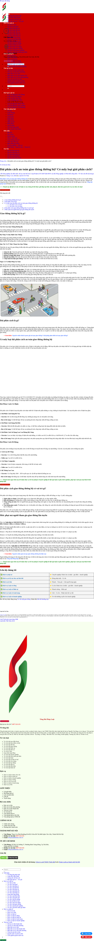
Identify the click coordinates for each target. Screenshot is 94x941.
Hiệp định (10, 118)
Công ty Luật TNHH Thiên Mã (45, 862)
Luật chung (11, 112)
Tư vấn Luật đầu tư (13, 28)
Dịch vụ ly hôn (12, 57)
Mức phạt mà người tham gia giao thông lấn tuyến (19, 209)
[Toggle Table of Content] (1, 197)
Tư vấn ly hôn (11, 25)
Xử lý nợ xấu (11, 55)
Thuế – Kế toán (12, 138)
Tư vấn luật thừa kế (9, 767)
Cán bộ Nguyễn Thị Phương (16, 107)
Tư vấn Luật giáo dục (14, 41)
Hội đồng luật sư (8, 793)
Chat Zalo (88, 933)
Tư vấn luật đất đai (13, 150)
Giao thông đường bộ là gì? (13, 200)
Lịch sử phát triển (9, 795)
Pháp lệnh (10, 123)
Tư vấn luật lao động (10, 763)
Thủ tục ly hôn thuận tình (15, 70)
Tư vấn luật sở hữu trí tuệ (11, 759)
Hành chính (11, 136)
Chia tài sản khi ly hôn (14, 79)
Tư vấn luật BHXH (13, 156)
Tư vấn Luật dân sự (13, 32)
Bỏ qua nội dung (5, 1)
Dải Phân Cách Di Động (16, 206)
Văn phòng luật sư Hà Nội (11, 815)
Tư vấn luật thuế (8, 758)
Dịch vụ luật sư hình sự (14, 63)
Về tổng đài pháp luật (14, 16)
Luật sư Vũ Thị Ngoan (14, 96)
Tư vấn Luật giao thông (14, 48)
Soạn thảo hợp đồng (13, 37)
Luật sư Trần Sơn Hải (14, 98)
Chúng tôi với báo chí (14, 19)
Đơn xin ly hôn (8, 805)
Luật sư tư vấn (3, 614)
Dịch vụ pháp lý (9, 54)
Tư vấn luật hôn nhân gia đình (12, 756)
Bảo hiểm (10, 134)
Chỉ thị (9, 111)
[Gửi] (8, 88)
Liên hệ (6, 796)
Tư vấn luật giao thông (5, 164)
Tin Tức (6, 149)
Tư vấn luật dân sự (13, 152)
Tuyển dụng (7, 798)
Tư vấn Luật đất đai (13, 30)
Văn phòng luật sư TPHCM (12, 817)
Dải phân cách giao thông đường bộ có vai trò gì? (19, 208)
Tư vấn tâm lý (8, 812)
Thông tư (10, 114)
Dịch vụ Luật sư (9, 23)
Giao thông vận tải (13, 140)
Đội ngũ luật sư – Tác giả (15, 21)
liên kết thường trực (43, 599)
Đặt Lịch (88, 937)
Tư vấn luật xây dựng (10, 761)
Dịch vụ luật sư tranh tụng (15, 65)
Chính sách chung (9, 824)
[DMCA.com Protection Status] (9, 859)
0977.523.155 (16, 724)
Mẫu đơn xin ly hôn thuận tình (17, 75)
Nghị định (10, 120)
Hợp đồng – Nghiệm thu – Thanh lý (18, 147)
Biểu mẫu (7, 131)
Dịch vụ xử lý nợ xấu (10, 781)
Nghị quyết (11, 122)
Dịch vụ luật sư (12, 59)
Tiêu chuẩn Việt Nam (14, 129)
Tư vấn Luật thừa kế (13, 34)
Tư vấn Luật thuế (12, 26)
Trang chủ (3, 161)
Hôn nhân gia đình (13, 143)
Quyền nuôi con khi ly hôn (16, 81)
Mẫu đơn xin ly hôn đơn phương (17, 77)
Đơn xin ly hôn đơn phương (12, 807)
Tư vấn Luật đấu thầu (14, 39)
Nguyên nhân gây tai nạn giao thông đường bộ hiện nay (29, 554)
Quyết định (11, 125)
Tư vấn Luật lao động (14, 43)
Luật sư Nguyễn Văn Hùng (16, 94)
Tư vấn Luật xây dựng (14, 46)
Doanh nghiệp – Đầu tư (14, 145)
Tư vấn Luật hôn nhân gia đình (17, 52)
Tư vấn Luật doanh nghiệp (15, 50)
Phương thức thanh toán (11, 827)
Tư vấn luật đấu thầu (10, 766)
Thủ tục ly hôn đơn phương (16, 72)
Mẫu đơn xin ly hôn (13, 73)
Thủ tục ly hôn (8, 68)
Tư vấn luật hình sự (13, 154)
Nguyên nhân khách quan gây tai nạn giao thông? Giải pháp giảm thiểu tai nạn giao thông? (40, 335)
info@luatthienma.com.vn (15, 837)
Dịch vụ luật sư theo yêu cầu (12, 775)
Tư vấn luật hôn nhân (14, 158)
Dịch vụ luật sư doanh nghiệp (16, 66)
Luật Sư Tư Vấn (24, 175)
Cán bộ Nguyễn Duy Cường (16, 105)
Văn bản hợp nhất (13, 127)
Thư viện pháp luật (10, 109)
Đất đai (9, 132)
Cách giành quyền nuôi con (16, 83)
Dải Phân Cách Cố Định (16, 204)
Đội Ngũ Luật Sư (9, 93)
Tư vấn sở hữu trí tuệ (14, 45)
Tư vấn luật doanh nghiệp (11, 754)
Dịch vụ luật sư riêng (14, 61)
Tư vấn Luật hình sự (13, 36)
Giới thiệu (7, 14)
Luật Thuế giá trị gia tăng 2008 (9, 619)
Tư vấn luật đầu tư (9, 764)
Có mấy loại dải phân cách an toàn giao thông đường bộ (21, 203)
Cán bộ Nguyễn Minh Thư (15, 104)
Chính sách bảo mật (9, 825)
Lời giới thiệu (7, 791)
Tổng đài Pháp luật (13, 558)
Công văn (10, 116)
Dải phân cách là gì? (11, 201)
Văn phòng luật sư (9, 813)
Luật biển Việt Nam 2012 (7, 621)
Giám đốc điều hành (13, 17)
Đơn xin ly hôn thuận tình (11, 808)
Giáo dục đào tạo (12, 141)
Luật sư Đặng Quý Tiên (14, 100)
